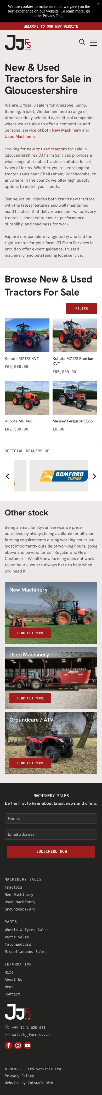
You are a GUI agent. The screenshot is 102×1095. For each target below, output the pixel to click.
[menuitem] (51, 887)
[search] (82, 42)
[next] (94, 476)
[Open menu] (93, 42)
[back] (7, 476)
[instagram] (18, 1046)
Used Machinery (20, 136)
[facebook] (9, 1046)
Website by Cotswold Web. (30, 1083)
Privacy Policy (19, 1076)
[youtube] (27, 1046)
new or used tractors (47, 149)
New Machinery (66, 130)
